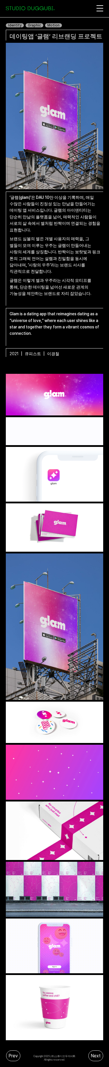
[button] (79, 8)
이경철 (53, 353)
